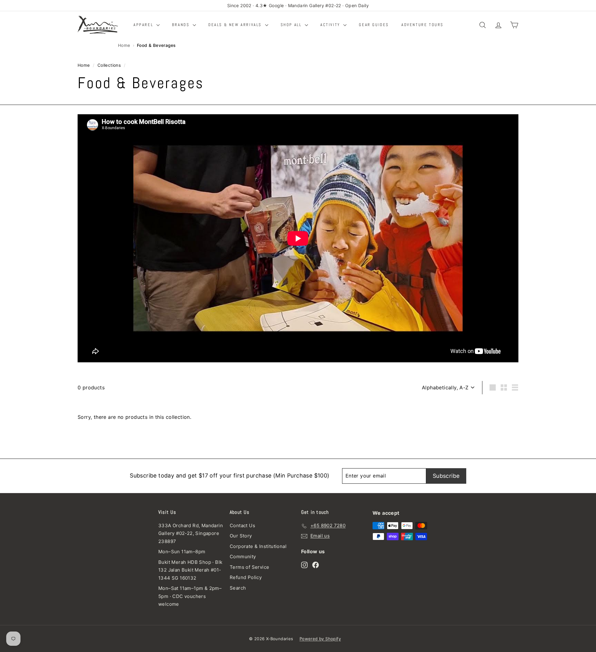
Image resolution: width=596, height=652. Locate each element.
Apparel (144, 24)
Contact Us (242, 525)
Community (243, 556)
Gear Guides (374, 24)
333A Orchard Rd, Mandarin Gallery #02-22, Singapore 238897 (190, 533)
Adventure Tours (422, 24)
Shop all (292, 24)
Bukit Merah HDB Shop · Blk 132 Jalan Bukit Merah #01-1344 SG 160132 (190, 570)
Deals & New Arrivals (236, 24)
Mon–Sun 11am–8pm (181, 552)
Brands (181, 24)
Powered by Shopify (320, 638)
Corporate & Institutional (258, 546)
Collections (109, 65)
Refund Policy (246, 577)
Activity (331, 24)
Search (238, 588)
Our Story (241, 536)
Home (124, 45)
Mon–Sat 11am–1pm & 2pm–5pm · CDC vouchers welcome (190, 596)
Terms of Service (249, 567)
